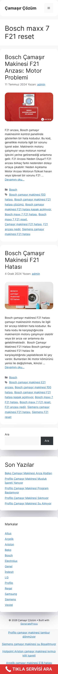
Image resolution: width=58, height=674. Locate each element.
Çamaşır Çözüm (20, 8)
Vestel (9, 605)
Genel (8, 566)
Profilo (9, 583)
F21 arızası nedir (15, 407)
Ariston (9, 544)
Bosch (13, 189)
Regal (8, 588)
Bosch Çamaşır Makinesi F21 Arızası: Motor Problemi (25, 67)
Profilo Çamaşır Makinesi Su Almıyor (28, 503)
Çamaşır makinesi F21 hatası (23, 224)
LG (7, 577)
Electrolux (11, 561)
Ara (7, 434)
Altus (8, 533)
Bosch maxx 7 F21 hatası (21, 214)
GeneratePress (29, 623)
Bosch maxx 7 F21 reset (35, 402)
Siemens (10, 599)
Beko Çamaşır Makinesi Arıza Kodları (28, 473)
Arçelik (9, 539)
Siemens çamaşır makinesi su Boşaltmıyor (29, 644)
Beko (8, 550)
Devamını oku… (14, 179)
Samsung (11, 594)
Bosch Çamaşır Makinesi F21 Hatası (25, 260)
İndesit (9, 572)
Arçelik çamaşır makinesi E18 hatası (29, 662)
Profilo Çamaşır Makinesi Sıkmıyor (26, 498)
